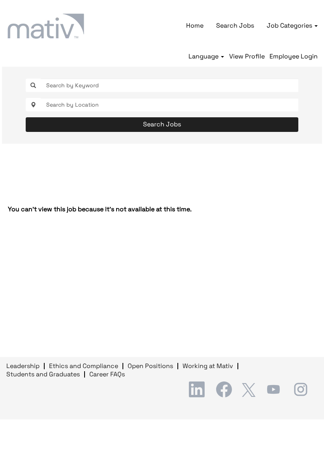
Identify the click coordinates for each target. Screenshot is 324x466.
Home (194, 25)
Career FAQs (107, 374)
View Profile (247, 56)
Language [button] (204, 56)
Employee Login (293, 56)
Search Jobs (235, 25)
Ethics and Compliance (83, 366)
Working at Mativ (208, 366)
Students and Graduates (43, 374)
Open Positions (150, 366)
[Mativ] (46, 26)
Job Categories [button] (290, 25)
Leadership (23, 366)
